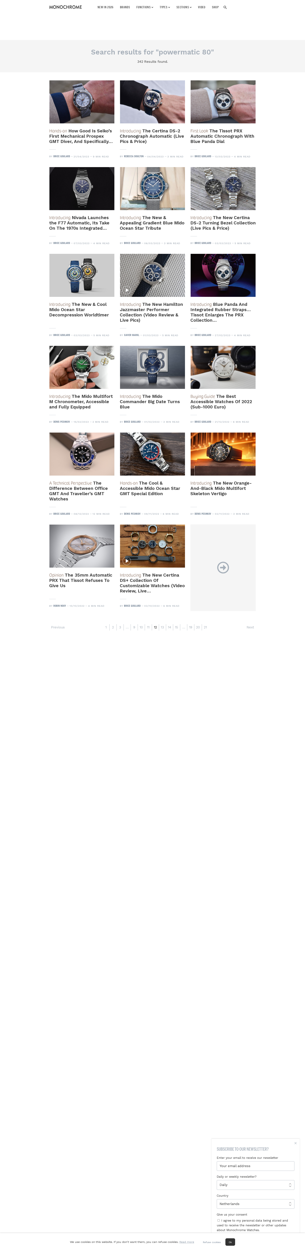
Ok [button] (230, 1242)
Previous (58, 627)
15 (176, 627)
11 (148, 627)
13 (162, 627)
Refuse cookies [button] (212, 1242)
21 (205, 627)
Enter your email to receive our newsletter (247, 1158)
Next (250, 627)
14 (169, 627)
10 (141, 627)
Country (222, 1195)
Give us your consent (232, 1214)
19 (190, 627)
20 (198, 627)
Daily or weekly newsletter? (236, 1176)
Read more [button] (186, 1242)
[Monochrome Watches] (65, 7)
